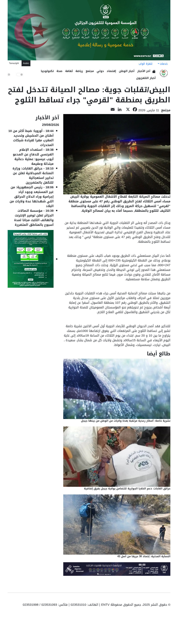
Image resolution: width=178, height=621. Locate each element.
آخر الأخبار (143, 71)
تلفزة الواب (145, 63)
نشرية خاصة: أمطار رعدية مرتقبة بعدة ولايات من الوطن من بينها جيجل (125, 420)
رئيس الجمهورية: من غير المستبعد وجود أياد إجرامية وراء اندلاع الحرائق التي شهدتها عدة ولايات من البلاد (32, 196)
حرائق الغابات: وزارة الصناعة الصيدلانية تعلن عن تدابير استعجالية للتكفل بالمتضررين (33, 176)
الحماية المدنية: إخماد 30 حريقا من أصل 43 (143, 556)
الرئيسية (154, 70)
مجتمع (90, 71)
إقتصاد (111, 71)
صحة (59, 71)
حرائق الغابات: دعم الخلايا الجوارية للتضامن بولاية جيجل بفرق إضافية (127, 488)
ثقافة (69, 71)
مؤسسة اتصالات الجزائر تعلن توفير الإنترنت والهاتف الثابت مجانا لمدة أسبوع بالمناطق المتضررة (34, 218)
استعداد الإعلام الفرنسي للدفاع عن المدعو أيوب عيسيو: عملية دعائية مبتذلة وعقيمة (33, 157)
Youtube (167, 598)
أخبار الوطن (127, 71)
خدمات (164, 63)
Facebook (163, 598)
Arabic (26, 63)
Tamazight (14, 63)
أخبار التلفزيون (146, 78)
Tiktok (158, 598)
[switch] (19, 74)
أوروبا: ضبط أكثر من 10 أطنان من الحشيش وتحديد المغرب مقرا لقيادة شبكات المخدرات (31, 138)
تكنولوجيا (47, 71)
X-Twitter (152, 598)
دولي (100, 71)
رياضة (79, 71)
